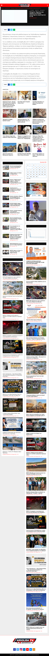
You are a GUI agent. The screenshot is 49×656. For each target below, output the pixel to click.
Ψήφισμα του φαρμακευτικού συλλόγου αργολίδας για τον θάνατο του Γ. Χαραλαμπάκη (24, 137)
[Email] (30, 649)
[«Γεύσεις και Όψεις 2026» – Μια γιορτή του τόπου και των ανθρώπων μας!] (36, 348)
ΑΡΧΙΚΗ (15, 2)
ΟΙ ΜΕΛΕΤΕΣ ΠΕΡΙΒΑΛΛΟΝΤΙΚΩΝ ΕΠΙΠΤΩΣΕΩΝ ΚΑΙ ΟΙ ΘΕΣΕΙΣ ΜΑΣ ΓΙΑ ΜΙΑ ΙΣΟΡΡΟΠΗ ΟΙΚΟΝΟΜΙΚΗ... (35, 262)
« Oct (27, 178)
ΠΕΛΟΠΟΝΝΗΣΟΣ (42, 10)
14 (30, 172)
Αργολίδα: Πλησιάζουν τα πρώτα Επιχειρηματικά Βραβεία (38, 103)
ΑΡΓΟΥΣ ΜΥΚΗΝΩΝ (36, 2)
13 (27, 172)
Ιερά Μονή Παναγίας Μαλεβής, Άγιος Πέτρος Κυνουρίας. (24, 154)
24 (39, 174)
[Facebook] (14, 649)
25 (42, 174)
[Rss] (34, 649)
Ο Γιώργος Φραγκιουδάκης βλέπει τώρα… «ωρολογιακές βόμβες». (12, 414)
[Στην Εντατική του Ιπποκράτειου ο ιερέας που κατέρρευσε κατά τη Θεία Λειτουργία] (6, 189)
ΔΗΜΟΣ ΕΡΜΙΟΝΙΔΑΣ (28, 2)
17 (39, 172)
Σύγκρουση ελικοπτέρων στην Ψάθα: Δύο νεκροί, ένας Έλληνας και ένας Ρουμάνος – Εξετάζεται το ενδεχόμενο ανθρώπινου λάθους (16, 236)
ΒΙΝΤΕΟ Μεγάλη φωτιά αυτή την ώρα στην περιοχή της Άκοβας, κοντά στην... (35, 473)
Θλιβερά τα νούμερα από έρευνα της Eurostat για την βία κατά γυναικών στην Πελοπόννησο (39, 121)
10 (39, 169)
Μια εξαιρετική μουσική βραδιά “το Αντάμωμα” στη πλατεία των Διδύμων (35, 609)
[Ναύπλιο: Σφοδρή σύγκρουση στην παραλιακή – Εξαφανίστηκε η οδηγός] (6, 212)
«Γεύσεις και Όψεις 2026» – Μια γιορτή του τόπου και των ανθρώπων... (36, 357)
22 (33, 174)
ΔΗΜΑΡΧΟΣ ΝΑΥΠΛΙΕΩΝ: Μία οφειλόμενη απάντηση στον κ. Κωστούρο (12, 433)
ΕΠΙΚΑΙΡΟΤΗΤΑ (37, 10)
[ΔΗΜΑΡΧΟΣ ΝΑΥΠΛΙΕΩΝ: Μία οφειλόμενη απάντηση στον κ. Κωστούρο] (13, 424)
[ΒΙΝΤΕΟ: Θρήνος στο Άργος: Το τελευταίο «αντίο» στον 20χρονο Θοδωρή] (6, 252)
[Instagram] (21, 649)
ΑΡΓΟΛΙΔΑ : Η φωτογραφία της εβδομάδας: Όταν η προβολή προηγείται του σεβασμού (36, 550)
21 (30, 174)
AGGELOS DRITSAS (7, 279)
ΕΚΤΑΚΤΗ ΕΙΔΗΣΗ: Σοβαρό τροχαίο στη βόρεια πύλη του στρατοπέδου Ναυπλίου (16, 204)
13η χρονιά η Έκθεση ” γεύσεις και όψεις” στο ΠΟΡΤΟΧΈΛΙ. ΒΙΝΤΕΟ (35, 396)
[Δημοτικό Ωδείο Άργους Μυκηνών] (36, 311)
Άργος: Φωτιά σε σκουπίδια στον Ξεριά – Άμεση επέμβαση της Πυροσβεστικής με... (35, 415)
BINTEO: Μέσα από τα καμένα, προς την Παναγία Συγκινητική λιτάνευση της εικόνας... (35, 628)
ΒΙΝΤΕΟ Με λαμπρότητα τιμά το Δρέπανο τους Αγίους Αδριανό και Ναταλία (12, 277)
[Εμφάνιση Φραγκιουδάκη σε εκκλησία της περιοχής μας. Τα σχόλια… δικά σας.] (36, 484)
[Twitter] (17, 649)
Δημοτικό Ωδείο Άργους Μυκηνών (34, 319)
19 (44, 172)
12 (44, 169)
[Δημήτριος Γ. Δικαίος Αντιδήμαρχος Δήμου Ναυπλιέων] (13, 443)
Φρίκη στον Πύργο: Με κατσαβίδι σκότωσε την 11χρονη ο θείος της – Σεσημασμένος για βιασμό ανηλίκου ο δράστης (38, 138)
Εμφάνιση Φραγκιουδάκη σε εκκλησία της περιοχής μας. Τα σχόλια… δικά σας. (35, 493)
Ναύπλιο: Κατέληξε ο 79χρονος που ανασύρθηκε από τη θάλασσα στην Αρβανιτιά (16, 197)
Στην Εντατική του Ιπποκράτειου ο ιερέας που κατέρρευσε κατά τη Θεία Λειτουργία (13, 355)
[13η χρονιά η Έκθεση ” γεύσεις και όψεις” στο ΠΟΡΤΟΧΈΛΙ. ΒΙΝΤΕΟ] (36, 387)
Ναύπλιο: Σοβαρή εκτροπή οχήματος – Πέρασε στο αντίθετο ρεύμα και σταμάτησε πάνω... (12, 316)
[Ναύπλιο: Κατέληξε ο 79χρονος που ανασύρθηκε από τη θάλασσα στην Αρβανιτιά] (6, 198)
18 (42, 172)
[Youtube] (27, 649)
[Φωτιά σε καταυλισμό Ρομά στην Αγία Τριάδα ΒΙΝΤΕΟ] (6, 168)
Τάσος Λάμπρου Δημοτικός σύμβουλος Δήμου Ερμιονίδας (9, 136)
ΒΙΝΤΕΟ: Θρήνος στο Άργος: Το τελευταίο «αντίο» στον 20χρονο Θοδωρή (16, 251)
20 (27, 174)
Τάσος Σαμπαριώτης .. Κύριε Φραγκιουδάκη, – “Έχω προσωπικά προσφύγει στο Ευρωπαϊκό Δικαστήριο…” (12, 375)
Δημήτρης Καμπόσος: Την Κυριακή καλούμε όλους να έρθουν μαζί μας (24, 121)
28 (30, 176)
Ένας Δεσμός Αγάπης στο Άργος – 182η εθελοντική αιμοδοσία (38, 155)
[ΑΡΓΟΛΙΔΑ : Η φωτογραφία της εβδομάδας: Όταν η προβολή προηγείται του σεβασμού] (36, 541)
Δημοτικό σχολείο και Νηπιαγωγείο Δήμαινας (8, 154)
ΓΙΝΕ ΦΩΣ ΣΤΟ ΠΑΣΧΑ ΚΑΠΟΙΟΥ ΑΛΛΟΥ (7, 120)
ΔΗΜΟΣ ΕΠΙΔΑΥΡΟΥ (43, 2)
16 (36, 172)
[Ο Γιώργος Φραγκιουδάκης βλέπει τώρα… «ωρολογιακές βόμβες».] (13, 405)
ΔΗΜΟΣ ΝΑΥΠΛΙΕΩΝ (20, 2)
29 (33, 176)
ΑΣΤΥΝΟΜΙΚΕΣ (32, 10)
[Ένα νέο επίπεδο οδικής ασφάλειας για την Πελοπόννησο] (36, 273)
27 (27, 176)
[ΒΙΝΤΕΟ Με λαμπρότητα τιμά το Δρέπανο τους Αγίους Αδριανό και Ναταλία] (13, 268)
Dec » (30, 178)
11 (42, 169)
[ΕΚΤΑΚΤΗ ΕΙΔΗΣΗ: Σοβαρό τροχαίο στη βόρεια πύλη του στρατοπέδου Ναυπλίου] (6, 205)
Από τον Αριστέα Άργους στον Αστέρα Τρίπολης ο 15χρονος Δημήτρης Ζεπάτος (35, 338)
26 (44, 174)
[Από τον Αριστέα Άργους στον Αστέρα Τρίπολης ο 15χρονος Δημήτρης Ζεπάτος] (36, 329)
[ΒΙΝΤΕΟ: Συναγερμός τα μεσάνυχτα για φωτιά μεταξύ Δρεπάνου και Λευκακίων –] (13, 327)
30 (36, 176)
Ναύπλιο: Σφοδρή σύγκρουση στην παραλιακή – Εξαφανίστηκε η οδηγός (16, 211)
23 (36, 174)
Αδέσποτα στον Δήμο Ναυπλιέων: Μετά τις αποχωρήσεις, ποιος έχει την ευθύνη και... (12, 395)
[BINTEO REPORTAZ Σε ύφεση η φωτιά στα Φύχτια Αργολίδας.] (6, 245)
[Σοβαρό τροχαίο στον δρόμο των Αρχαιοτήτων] (6, 174)
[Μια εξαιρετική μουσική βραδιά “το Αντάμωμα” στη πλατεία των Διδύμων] (36, 600)
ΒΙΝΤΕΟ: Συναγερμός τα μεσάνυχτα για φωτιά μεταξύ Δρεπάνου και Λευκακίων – (12, 336)
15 (33, 172)
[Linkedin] (24, 649)
